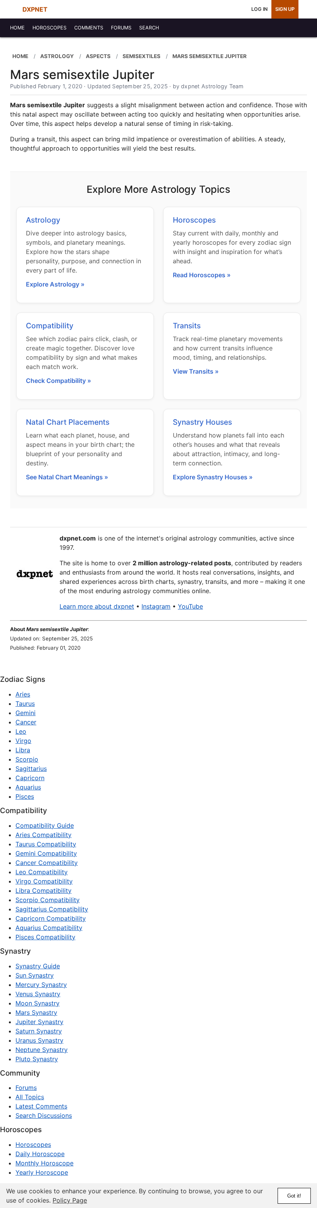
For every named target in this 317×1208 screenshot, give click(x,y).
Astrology (43, 220)
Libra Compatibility (43, 890)
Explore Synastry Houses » (213, 477)
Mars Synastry (36, 1012)
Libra (22, 750)
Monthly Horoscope (44, 1163)
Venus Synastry (37, 994)
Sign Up (285, 9)
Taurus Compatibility (45, 844)
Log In (259, 9)
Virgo (23, 741)
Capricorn (29, 778)
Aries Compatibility (43, 835)
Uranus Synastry (39, 1040)
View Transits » (196, 371)
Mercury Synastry (41, 984)
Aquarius (28, 787)
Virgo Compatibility (44, 881)
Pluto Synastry (36, 1059)
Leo (20, 731)
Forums (26, 1087)
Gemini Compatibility (46, 853)
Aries (22, 694)
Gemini (25, 713)
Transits (187, 325)
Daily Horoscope (40, 1154)
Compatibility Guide (44, 825)
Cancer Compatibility (46, 863)
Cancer (25, 722)
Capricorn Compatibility (50, 918)
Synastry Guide (37, 966)
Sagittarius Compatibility (51, 909)
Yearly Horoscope (41, 1172)
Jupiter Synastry (39, 1022)
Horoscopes (194, 220)
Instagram (155, 606)
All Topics (29, 1097)
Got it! (294, 1196)
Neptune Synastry (41, 1050)
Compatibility (49, 325)
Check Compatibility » (58, 380)
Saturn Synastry (38, 1031)
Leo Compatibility (41, 872)
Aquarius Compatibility (48, 928)
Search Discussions (43, 1115)
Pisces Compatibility (45, 937)
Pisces (24, 796)
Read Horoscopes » (202, 275)
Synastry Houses (202, 422)
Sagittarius (31, 768)
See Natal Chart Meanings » (67, 477)
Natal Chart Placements (67, 422)
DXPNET (35, 9)
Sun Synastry (34, 975)
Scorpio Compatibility (47, 900)
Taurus (25, 703)
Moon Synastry (37, 1003)
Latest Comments (41, 1106)
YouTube (190, 606)
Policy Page (70, 1200)
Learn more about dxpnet (97, 606)
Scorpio (26, 759)
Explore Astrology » (55, 284)
